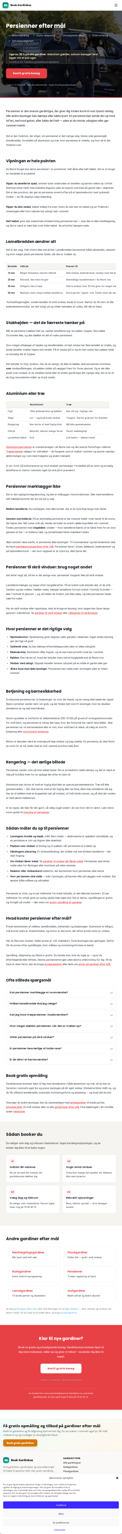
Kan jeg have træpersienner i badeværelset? (39, 1015)
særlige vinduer (69, 1308)
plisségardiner (14, 1107)
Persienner (75, 1271)
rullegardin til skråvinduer (83, 613)
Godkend (61, 1505)
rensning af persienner (36, 812)
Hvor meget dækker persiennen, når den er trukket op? (45, 1026)
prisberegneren (53, 964)
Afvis (61, 1513)
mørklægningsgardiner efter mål (35, 546)
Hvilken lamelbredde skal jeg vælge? (33, 1003)
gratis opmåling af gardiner (66, 902)
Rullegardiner (21, 1271)
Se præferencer (61, 1522)
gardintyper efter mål (66, 1107)
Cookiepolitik (59, 1529)
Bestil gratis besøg (26, 73)
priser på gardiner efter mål (94, 964)
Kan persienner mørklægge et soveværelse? (39, 992)
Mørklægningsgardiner (28, 1252)
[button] (117, 1478)
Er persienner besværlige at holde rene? (36, 1048)
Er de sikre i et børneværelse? (29, 1059)
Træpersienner (14, 451)
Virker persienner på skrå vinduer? (32, 1037)
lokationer (19, 1111)
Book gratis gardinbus (20, 1442)
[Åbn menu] (115, 5)
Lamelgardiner (22, 1291)
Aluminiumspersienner (19, 447)
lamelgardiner (78, 1102)
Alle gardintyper (72, 1462)
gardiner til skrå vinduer (48, 613)
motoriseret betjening (35, 731)
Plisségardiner (78, 1252)
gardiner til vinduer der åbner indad (63, 861)
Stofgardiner (76, 1291)
